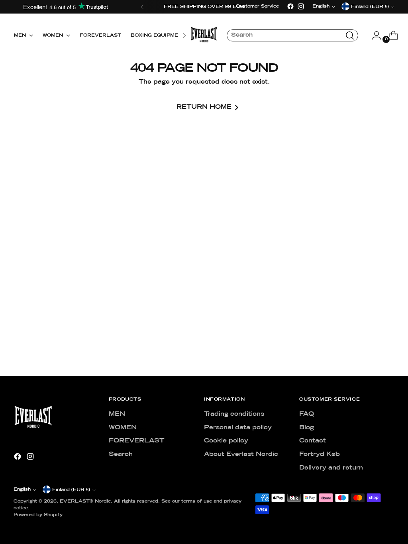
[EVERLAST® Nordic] (204, 35)
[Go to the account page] (373, 35)
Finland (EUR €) (71, 490)
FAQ (306, 414)
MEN (117, 414)
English (22, 489)
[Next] (184, 35)
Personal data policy (238, 428)
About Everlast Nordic (241, 454)
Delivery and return (331, 468)
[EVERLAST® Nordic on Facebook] (290, 6)
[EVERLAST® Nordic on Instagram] (300, 6)
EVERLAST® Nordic (85, 501)
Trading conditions (234, 414)
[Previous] (142, 7)
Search (121, 454)
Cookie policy (226, 441)
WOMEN (123, 428)
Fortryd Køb (319, 454)
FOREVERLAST (136, 441)
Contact (312, 441)
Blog (306, 428)
